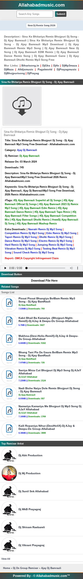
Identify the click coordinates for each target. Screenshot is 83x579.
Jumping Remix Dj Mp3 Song (54, 244)
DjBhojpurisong (14, 73)
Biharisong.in (30, 65)
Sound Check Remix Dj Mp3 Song (34, 252)
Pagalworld (45, 69)
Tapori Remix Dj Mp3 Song (21, 237)
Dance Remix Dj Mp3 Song (21, 240)
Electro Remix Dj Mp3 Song (55, 240)
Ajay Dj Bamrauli (27, 150)
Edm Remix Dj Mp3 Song (61, 233)
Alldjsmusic (25, 69)
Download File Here (44, 280)
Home (6, 568)
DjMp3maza (69, 65)
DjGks (46, 65)
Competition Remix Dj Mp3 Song (24, 233)
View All (5, 559)
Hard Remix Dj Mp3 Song (20, 244)
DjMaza (9, 69)
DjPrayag (33, 73)
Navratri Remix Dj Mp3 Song (45, 229)
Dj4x (56, 65)
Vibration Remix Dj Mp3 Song (22, 248)
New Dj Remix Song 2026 (41, 25)
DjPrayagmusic (66, 69)
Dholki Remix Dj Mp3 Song (55, 237)
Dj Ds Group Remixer (25, 568)
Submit (60, 14)
